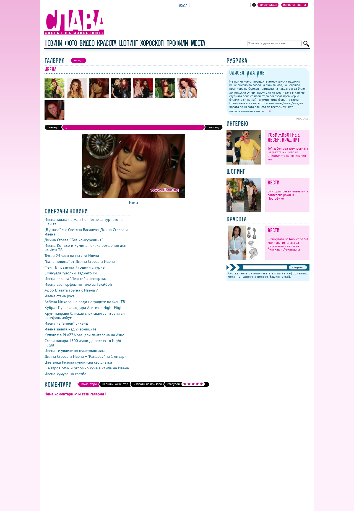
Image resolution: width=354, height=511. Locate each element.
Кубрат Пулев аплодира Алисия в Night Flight (84, 307)
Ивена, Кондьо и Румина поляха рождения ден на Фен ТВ (85, 247)
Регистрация (268, 5)
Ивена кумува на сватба (65, 373)
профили (177, 43)
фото (71, 43)
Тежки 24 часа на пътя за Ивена (72, 255)
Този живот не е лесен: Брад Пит (284, 137)
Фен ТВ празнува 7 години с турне (75, 267)
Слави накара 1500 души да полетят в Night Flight (83, 343)
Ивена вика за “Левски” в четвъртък (75, 278)
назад (53, 127)
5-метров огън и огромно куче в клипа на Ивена (87, 368)
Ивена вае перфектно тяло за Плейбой (78, 284)
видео (86, 43)
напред (213, 127)
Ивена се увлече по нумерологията (75, 350)
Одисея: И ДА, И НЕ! (247, 73)
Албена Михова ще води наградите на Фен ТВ (85, 301)
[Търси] (306, 44)
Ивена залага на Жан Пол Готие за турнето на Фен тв (84, 221)
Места (198, 43)
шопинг (128, 43)
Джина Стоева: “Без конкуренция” (74, 239)
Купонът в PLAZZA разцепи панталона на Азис (84, 334)
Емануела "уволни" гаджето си (71, 273)
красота (106, 43)
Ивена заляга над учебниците (70, 329)
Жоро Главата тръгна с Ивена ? (71, 290)
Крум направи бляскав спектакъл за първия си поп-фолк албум (85, 315)
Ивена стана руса (60, 295)
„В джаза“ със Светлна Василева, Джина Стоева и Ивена (86, 232)
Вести (273, 182)
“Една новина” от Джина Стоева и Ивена (80, 261)
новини (53, 43)
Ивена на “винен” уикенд (66, 323)
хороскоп (151, 43)
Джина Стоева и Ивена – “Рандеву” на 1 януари (86, 356)
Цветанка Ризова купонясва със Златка (78, 362)
